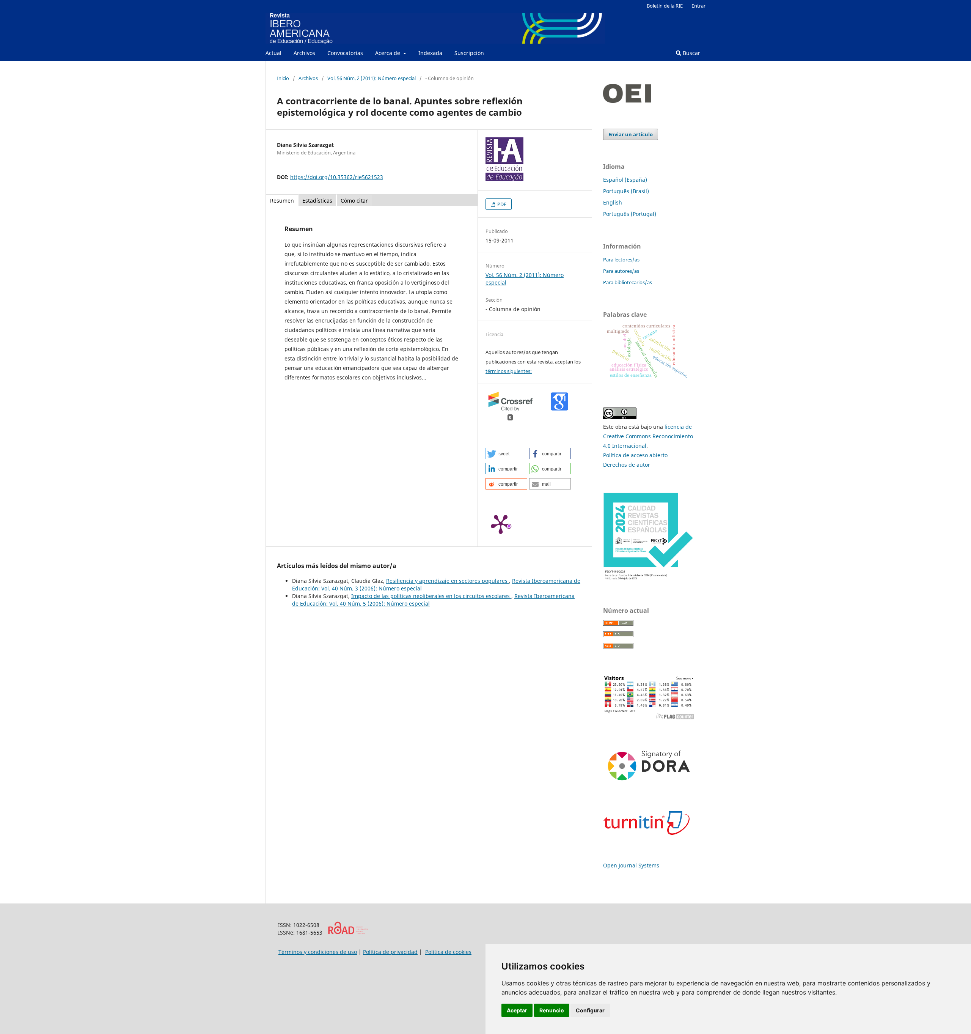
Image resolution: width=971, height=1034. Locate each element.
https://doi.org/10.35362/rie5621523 (336, 177)
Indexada (430, 53)
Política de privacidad (390, 951)
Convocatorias (345, 53)
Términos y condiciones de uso (317, 951)
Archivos (304, 53)
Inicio (283, 78)
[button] (506, 453)
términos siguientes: (509, 371)
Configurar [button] (590, 1010)
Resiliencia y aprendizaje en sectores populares (447, 580)
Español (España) (625, 179)
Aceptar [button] (517, 1010)
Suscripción (469, 53)
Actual (273, 53)
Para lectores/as (621, 259)
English (612, 202)
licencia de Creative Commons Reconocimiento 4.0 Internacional (648, 436)
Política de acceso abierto (635, 455)
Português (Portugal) (629, 213)
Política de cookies (448, 951)
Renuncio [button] (551, 1010)
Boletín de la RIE (665, 5)
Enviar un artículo (630, 134)
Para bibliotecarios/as (627, 282)
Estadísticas (317, 200)
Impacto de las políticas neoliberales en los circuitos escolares (431, 596)
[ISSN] (348, 932)
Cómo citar (354, 200)
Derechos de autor (626, 464)
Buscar (690, 53)
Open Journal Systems (631, 865)
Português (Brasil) (626, 191)
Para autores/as (621, 271)
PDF (501, 204)
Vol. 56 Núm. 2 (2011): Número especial (371, 78)
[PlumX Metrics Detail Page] (500, 523)
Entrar (698, 5)
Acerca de (388, 53)
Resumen (282, 200)
